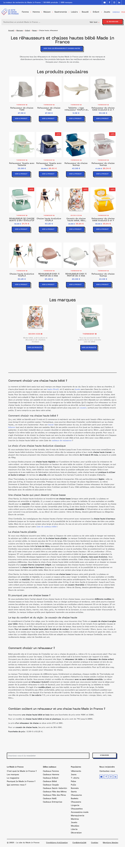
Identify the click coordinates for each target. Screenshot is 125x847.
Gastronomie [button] (60, 12)
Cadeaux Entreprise (52, 802)
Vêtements (76, 771)
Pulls (73, 785)
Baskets (74, 798)
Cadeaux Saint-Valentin (55, 788)
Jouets (74, 822)
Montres (75, 819)
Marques (19, 30)
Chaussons (76, 802)
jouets (77, 389)
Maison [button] (47, 12)
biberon (11, 427)
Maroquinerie (77, 815)
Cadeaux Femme (51, 771)
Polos (73, 781)
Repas (34, 30)
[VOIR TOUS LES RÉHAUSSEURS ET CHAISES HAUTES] (62, 51)
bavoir (51, 425)
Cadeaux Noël (50, 798)
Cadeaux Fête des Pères (54, 795)
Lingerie (75, 805)
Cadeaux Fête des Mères (55, 791)
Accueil (11, 30)
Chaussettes (77, 809)
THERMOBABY (21, 104)
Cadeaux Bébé (50, 781)
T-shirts (75, 778)
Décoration (76, 833)
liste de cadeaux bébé (46, 527)
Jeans (73, 774)
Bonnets (75, 788)
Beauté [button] (85, 12)
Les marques (13, 774)
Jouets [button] (107, 12)
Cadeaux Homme (51, 774)
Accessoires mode (79, 812)
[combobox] (46, 22)
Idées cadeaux (49, 767)
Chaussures (76, 795)
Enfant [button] (96, 12)
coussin (83, 408)
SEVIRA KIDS (75, 215)
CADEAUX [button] (116, 12)
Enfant (27, 30)
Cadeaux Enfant (50, 778)
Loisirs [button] (74, 12)
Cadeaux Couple (51, 785)
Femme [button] (25, 12)
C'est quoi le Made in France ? (22, 771)
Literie (74, 829)
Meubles (75, 826)
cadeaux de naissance (62, 440)
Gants (74, 791)
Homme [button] (36, 12)
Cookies (94, 843)
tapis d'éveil (53, 389)
